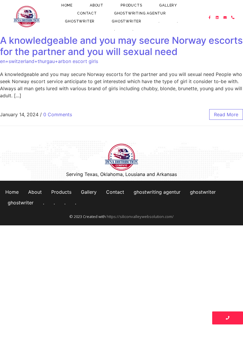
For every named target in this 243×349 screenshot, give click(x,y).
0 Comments (57, 114)
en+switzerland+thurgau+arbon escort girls (49, 61)
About (96, 5)
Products (131, 5)
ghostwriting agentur (140, 13)
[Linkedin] (217, 17)
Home (67, 5)
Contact (87, 13)
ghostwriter (80, 21)
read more (226, 114)
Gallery (168, 5)
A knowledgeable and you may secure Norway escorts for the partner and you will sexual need (121, 46)
